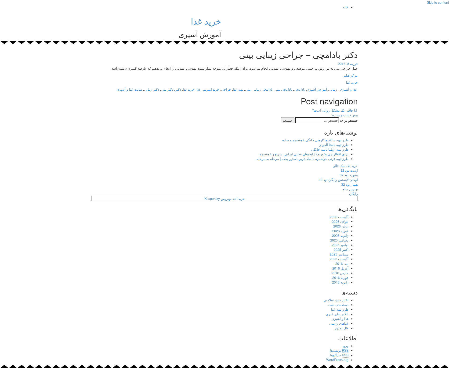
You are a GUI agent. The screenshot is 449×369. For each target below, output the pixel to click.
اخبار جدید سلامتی (335, 300)
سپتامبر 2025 (339, 254)
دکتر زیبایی (151, 89)
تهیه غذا (238, 89)
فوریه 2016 (340, 277)
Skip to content (438, 2)
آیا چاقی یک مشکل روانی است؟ (335, 110)
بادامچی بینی (283, 89)
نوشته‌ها (339, 350)
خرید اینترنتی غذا (207, 89)
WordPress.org (337, 359)
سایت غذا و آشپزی (129, 89)
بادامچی (299, 89)
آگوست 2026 (339, 216)
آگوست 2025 (339, 258)
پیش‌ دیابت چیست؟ (344, 115)
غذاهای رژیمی (338, 323)
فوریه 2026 (340, 230)
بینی (248, 89)
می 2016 (341, 263)
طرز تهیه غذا (339, 309)
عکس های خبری (337, 314)
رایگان (353, 193)
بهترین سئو (350, 189)
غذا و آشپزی (348, 89)
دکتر (178, 89)
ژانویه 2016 (340, 282)
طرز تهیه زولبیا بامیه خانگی (329, 149)
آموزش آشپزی (317, 89)
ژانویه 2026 (340, 235)
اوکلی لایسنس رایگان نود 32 (338, 179)
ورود (345, 345)
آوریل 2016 (340, 268)
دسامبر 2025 (339, 240)
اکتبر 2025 (341, 249)
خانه (345, 7)
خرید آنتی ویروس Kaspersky (224, 198)
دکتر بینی (167, 89)
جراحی (226, 89)
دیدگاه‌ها (339, 355)
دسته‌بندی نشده (337, 304)
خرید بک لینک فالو (345, 165)
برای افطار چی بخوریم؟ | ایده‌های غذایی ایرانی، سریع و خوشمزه (304, 154)
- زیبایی (334, 89)
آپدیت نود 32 (349, 170)
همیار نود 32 (349, 184)
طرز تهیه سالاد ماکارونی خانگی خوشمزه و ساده (315, 140)
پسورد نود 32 (349, 175)
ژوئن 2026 (340, 226)
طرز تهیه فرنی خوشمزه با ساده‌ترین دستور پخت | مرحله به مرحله (302, 158)
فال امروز (341, 328)
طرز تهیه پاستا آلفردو (333, 144)
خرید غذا (206, 21)
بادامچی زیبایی (263, 89)
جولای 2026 (340, 221)
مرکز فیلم (351, 75)
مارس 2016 (340, 272)
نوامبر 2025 (340, 244)
